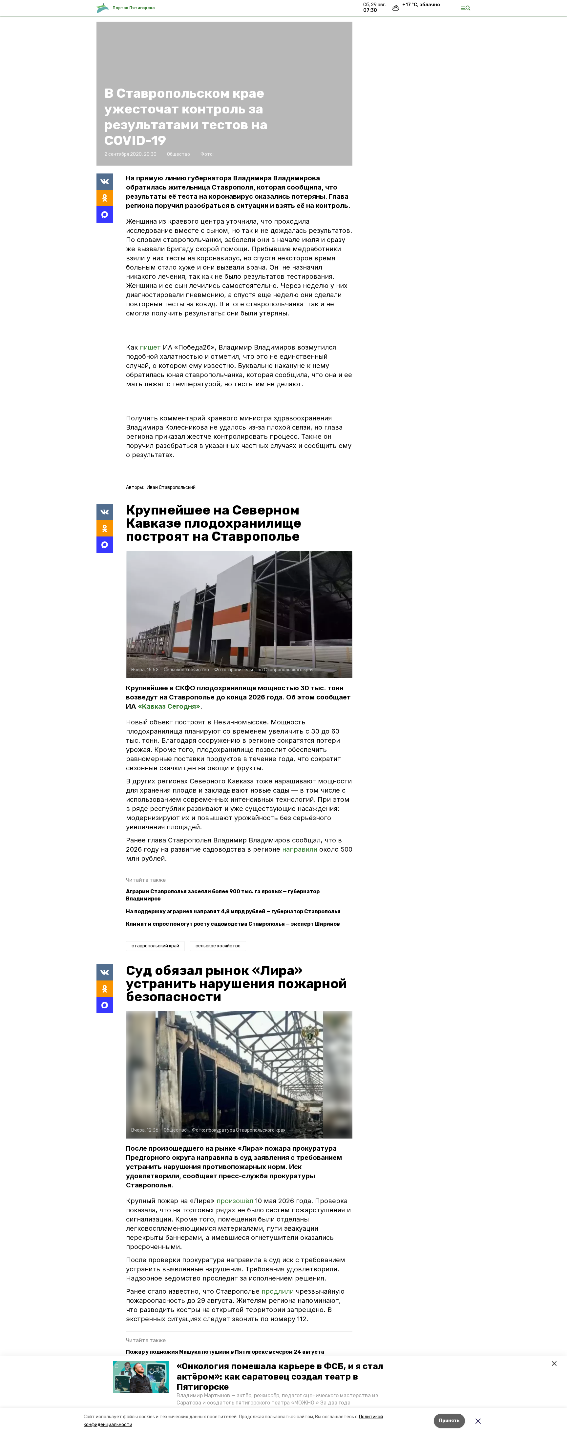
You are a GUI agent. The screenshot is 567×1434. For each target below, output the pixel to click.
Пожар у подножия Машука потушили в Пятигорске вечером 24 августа (225, 1352)
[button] (141, 1377)
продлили (279, 1291)
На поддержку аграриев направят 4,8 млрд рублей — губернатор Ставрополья (233, 911)
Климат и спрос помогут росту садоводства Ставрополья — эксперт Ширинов (233, 924)
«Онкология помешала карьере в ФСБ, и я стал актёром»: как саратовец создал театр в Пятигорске (280, 1376)
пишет (151, 347)
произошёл (236, 1201)
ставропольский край (155, 946)
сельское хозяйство (218, 946)
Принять (449, 1421)
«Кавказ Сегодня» (169, 706)
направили (300, 849)
